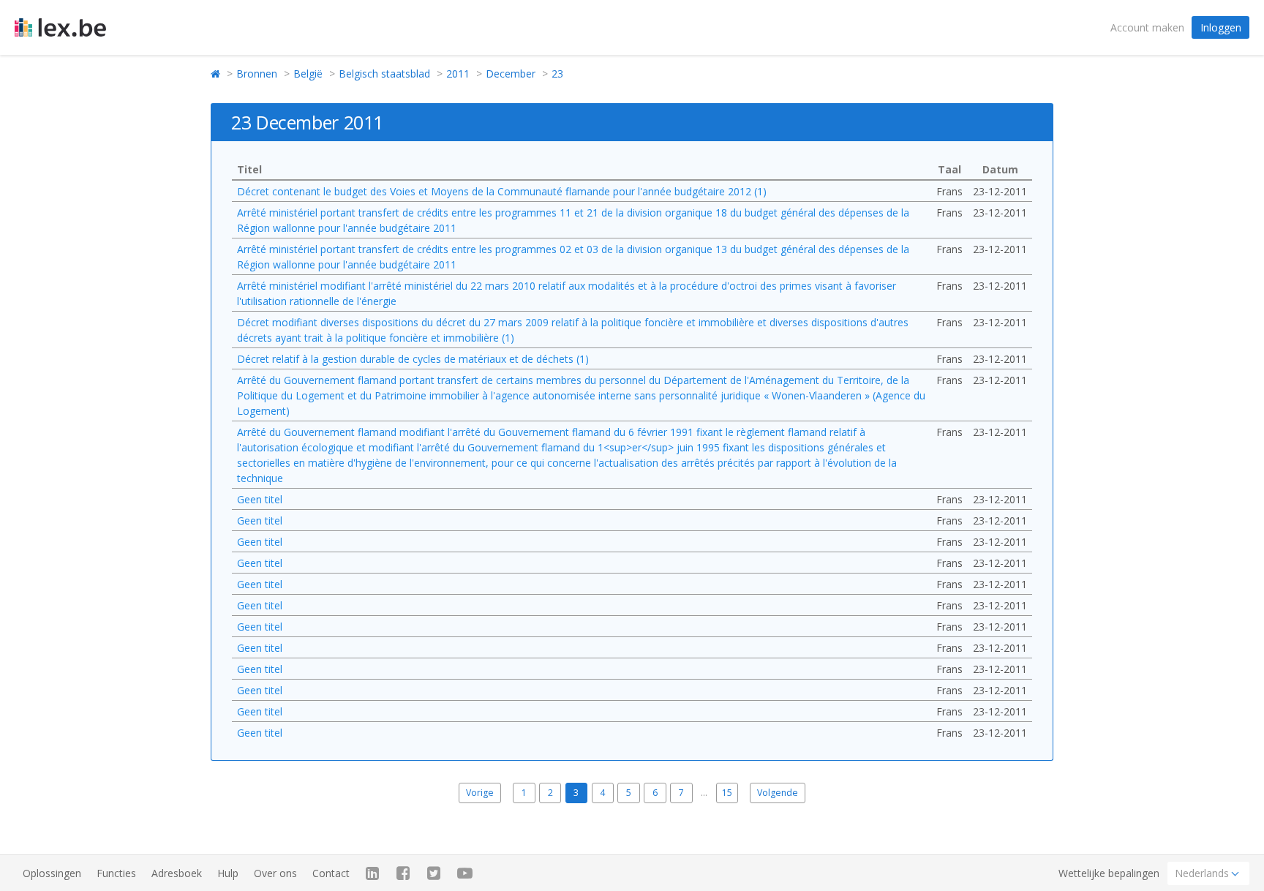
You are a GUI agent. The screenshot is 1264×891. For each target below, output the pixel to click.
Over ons (275, 873)
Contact (331, 873)
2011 (458, 73)
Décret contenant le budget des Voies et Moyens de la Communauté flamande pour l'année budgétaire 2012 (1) (502, 191)
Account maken (1147, 27)
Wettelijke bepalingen (1108, 873)
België (308, 73)
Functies (116, 873)
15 (727, 792)
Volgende (777, 792)
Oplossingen (52, 873)
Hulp (227, 873)
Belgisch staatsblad (384, 73)
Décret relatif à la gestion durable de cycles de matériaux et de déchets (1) (413, 359)
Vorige (480, 792)
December (510, 73)
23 (557, 73)
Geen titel (259, 499)
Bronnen (256, 73)
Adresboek (176, 873)
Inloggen (1220, 27)
